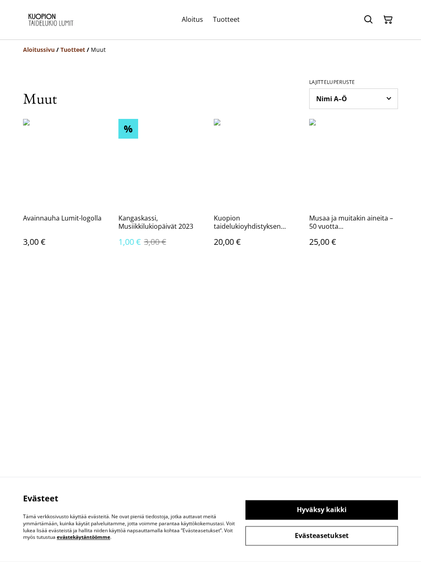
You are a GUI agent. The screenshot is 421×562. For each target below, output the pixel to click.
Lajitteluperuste (332, 82)
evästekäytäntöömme (83, 537)
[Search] (368, 20)
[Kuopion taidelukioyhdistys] (51, 19)
